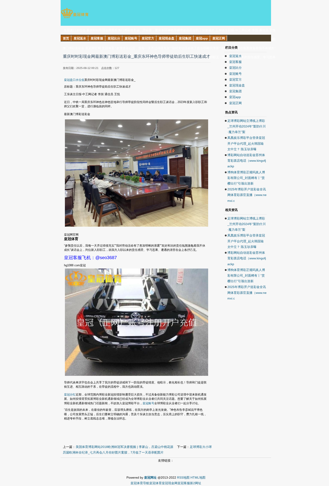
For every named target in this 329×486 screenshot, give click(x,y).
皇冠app (235, 97)
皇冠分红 (70, 394)
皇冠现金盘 (237, 85)
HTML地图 (197, 477)
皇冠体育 (155, 483)
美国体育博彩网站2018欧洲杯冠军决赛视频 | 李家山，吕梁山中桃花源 (124, 447)
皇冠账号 (148, 403)
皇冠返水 (235, 56)
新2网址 (195, 483)
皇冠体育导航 (139, 483)
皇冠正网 (235, 103)
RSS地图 (183, 477)
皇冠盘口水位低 (74, 80)
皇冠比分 (235, 67)
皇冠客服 (235, 62)
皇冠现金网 (169, 483)
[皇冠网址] (75, 18)
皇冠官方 (235, 79)
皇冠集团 (235, 91)
